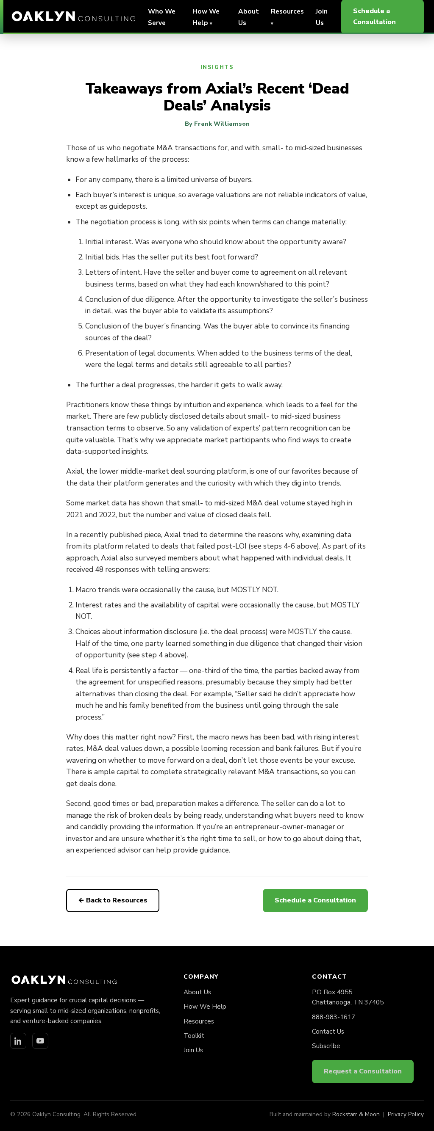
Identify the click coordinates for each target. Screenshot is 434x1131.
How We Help (205, 1006)
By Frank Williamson (217, 123)
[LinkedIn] (18, 1041)
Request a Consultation (363, 1071)
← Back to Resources (112, 900)
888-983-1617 (333, 1017)
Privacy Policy (406, 1114)
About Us (197, 992)
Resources (199, 1021)
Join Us (193, 1050)
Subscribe (326, 1046)
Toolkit (194, 1036)
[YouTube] (40, 1041)
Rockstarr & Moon (356, 1114)
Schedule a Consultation (315, 900)
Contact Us (328, 1031)
